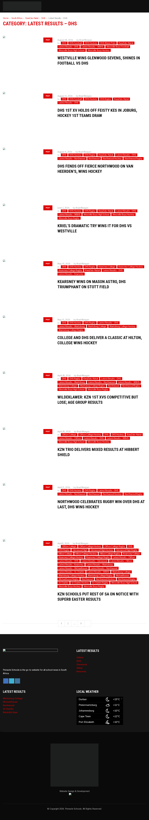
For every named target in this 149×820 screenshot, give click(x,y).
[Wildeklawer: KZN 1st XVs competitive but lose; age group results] (27, 395)
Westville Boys (10, 712)
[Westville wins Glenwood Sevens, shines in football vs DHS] (27, 60)
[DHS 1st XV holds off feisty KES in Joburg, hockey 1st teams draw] (27, 116)
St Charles (63, 582)
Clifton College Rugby (114, 546)
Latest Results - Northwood (72, 158)
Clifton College (69, 434)
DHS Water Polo (107, 43)
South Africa (16, 18)
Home (5, 18)
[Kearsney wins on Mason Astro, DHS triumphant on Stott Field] (27, 283)
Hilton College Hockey (86, 553)
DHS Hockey (91, 43)
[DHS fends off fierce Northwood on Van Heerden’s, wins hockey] (27, 172)
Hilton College (65, 553)
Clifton (80, 657)
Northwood (94, 158)
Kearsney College (107, 266)
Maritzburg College (97, 326)
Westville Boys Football (118, 46)
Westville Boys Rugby (69, 218)
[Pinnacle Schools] (5, 6)
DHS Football (76, 43)
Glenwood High (80, 550)
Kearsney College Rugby (70, 270)
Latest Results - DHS (68, 46)
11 (81, 623)
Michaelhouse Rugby (68, 579)
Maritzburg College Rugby (71, 330)
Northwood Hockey (112, 158)
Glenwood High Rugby (126, 550)
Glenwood (82, 664)
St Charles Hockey (80, 582)
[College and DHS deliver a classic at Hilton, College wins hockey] (27, 339)
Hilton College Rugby (110, 553)
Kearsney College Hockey (131, 266)
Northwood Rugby (133, 158)
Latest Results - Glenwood (94, 561)
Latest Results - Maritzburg (72, 326)
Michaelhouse (122, 575)
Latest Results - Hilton (121, 561)
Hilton (80, 668)
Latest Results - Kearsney (71, 274)
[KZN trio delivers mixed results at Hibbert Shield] (27, 451)
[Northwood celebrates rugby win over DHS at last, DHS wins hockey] (27, 507)
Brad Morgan (85, 40)
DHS (43, 18)
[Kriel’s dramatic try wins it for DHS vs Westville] (27, 228)
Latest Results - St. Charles (71, 572)
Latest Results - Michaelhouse (73, 568)
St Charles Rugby (100, 582)
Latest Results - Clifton (70, 438)
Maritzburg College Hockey (122, 326)
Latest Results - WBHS (92, 46)
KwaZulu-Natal (31, 18)
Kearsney (81, 671)
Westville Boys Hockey (98, 50)
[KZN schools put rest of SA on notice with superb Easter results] (27, 563)
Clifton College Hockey (90, 434)
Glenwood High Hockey (102, 550)
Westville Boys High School (71, 50)
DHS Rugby (105, 99)
